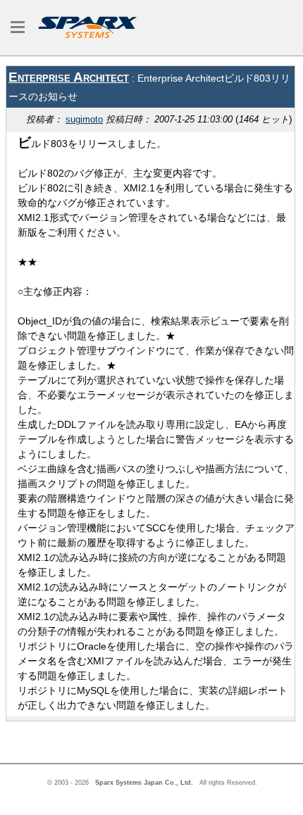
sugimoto (84, 119)
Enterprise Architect (68, 77)
